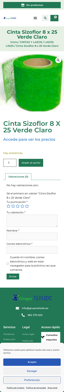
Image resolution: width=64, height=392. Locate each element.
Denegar (32, 371)
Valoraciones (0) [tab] (18, 176)
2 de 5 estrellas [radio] (13, 206)
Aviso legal (52, 387)
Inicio (14, 42)
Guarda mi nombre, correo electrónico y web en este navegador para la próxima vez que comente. (33, 263)
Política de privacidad (36, 387)
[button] (45, 18)
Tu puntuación (17, 202)
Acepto (32, 362)
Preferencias (32, 380)
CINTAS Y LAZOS (31, 42)
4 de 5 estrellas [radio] (22, 206)
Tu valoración (16, 212)
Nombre (13, 230)
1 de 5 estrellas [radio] (9, 206)
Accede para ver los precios (29, 139)
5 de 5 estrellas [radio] (27, 206)
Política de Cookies (15, 387)
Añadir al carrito (30, 162)
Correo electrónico (19, 243)
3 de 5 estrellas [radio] (18, 206)
